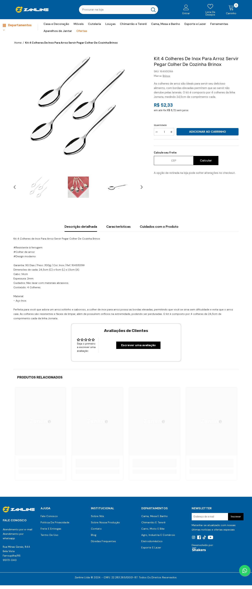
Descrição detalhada (81, 226)
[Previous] (14, 187)
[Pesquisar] (118, 9)
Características (118, 226)
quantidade (160, 125)
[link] (40, 463)
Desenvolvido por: (202, 545)
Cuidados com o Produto (159, 226)
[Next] (141, 187)
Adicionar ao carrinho (207, 132)
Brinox (166, 76)
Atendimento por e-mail (17, 529)
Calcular (206, 160)
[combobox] (114, 9)
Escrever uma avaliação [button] (138, 345)
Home (18, 42)
